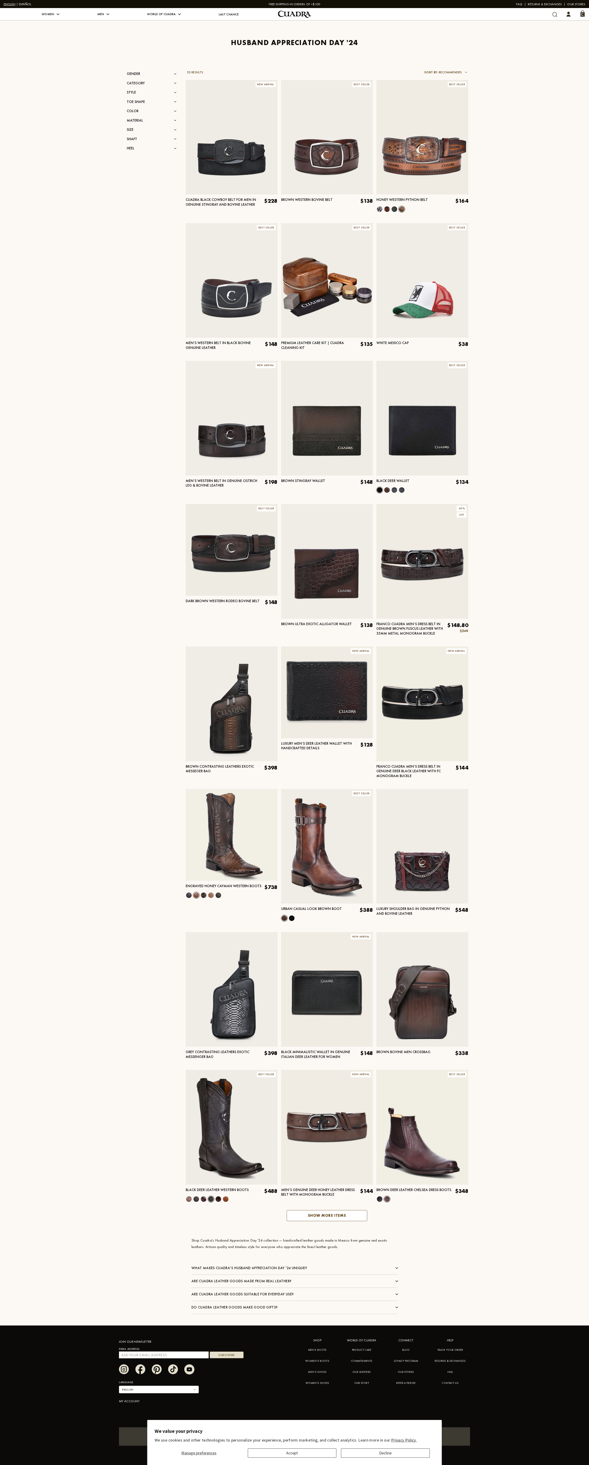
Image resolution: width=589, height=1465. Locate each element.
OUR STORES (406, 1372)
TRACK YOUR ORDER (450, 1350)
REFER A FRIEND (406, 1383)
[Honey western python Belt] (401, 209)
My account (129, 1401)
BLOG (406, 1350)
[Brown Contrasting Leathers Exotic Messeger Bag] (231, 704)
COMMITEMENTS (361, 1361)
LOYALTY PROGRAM (406, 1361)
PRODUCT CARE (361, 1350)
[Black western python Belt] (379, 209)
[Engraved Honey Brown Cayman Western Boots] (203, 895)
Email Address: (129, 1349)
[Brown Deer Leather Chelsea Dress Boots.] (387, 1199)
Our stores (576, 4)
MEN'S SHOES (317, 1372)
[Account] (568, 14)
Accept (292, 1453)
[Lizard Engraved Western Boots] (218, 1199)
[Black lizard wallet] (401, 490)
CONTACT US (450, 1383)
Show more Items (327, 1215)
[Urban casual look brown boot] (284, 918)
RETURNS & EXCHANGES (450, 1361)
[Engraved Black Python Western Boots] (196, 1199)
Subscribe (226, 1355)
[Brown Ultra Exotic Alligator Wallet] (327, 561)
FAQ (519, 4)
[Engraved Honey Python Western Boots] (189, 1199)
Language (126, 1382)
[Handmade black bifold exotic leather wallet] (394, 490)
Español (25, 4)
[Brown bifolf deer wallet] (387, 490)
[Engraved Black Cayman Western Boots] (189, 895)
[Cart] (582, 13)
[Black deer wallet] (379, 490)
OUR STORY (361, 1383)
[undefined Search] (554, 14)
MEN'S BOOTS (317, 1350)
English (9, 4)
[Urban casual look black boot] (292, 918)
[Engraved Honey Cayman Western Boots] (231, 835)
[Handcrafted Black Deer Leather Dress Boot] (379, 1199)
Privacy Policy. (404, 1440)
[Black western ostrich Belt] (394, 209)
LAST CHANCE (229, 14)
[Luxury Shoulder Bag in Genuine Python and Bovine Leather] (422, 846)
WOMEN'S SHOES (317, 1383)
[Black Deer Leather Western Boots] (211, 1199)
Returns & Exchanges (545, 4)
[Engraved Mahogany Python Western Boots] (218, 895)
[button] (50, 14)
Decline (385, 1453)
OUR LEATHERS (361, 1372)
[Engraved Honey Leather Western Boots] (225, 1199)
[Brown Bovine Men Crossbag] (422, 989)
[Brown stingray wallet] (327, 418)
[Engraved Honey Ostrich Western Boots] (211, 895)
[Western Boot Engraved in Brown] (203, 1199)
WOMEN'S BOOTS (317, 1361)
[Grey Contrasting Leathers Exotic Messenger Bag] (231, 989)
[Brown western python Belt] (387, 209)
